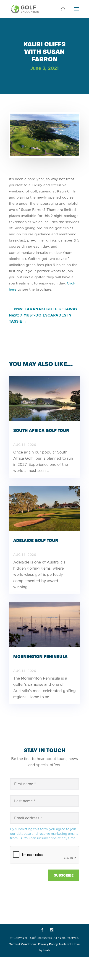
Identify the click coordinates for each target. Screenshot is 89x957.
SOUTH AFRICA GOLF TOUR (41, 430)
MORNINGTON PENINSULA (40, 656)
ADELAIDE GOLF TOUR (35, 540)
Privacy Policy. (48, 944)
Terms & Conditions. (23, 944)
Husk (46, 950)
